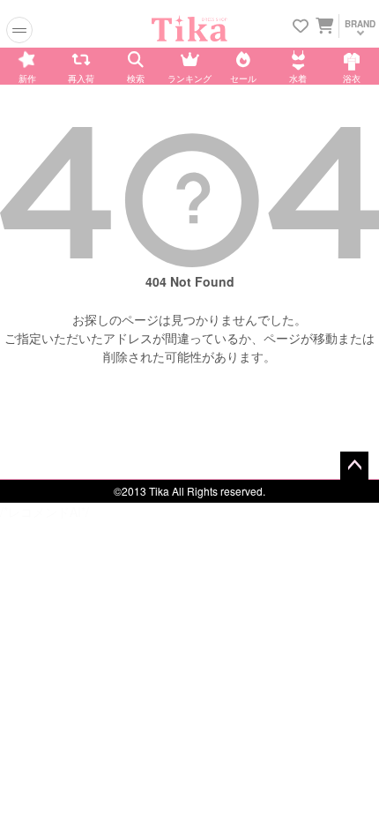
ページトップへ (354, 466)
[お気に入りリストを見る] (300, 27)
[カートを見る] (322, 24)
